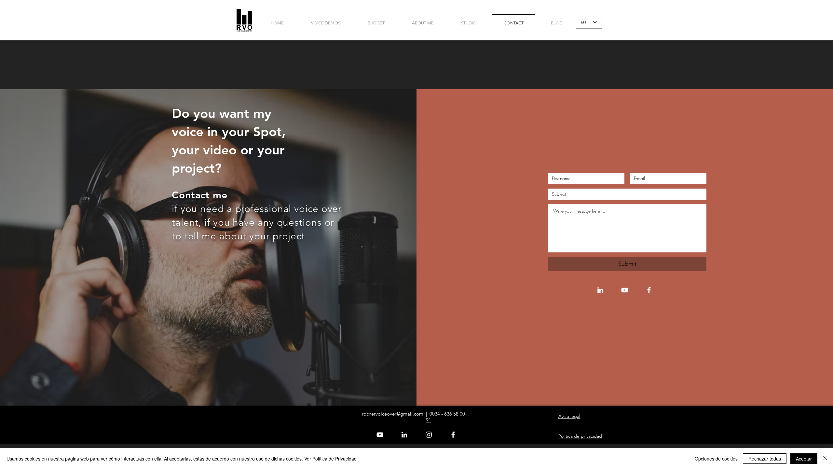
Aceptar (804, 458)
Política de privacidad (580, 436)
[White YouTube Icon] (625, 290)
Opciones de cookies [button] (716, 458)
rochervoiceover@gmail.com (392, 414)
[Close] (825, 458)
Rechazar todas (764, 458)
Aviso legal (569, 416)
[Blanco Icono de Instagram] (429, 435)
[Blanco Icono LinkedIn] (600, 290)
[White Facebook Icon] (649, 290)
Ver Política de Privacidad (330, 458)
